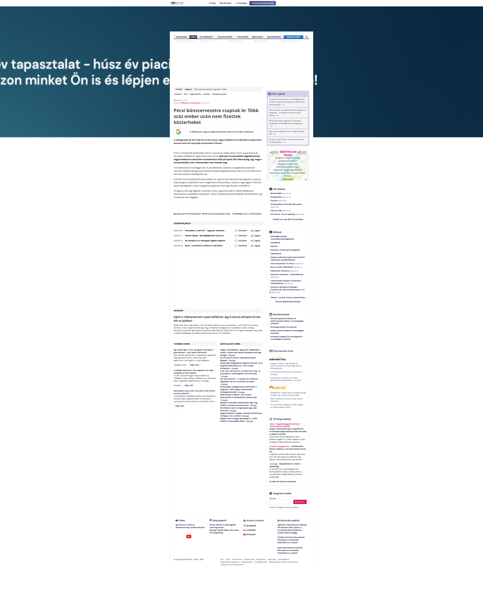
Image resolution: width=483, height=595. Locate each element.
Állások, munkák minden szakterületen (288, 297)
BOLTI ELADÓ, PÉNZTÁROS (286, 267)
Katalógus (241, 3)
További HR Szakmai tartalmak (282, 481)
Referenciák (249, 559)
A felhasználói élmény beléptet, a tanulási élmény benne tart (287, 449)
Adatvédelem (283, 559)
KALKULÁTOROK (225, 37)
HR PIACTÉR (242, 37)
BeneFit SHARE (293, 37)
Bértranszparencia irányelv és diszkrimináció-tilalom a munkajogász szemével (287, 321)
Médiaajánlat (246, 562)
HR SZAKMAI (181, 37)
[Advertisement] (218, 279)
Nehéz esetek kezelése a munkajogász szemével (287, 331)
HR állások (279, 189)
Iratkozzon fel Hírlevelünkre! (188, 214)
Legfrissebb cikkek (185, 41)
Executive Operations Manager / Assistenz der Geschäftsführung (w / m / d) (287, 289)
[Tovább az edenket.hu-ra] (288, 357)
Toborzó (278, 200)
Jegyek (257, 230)
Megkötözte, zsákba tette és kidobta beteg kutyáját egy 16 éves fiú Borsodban (288, 393)
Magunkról (261, 559)
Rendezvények (281, 314)
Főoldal (179, 89)
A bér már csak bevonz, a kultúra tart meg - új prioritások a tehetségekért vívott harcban (240, 373)
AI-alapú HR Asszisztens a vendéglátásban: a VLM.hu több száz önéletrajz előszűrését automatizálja (287, 102)
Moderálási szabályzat (229, 562)
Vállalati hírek (208, 41)
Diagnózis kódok (282, 493)
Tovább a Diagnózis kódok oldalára (283, 507)
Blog (212, 3)
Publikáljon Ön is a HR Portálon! (247, 214)
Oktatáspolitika (236, 41)
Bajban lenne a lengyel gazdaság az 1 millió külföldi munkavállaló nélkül (238, 419)
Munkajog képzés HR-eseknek (284, 327)
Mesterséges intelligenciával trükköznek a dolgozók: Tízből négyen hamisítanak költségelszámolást (238, 389)
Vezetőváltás (262, 41)
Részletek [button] (243, 230)
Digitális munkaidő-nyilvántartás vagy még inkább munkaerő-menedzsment (238, 403)
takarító (274, 246)
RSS (222, 559)
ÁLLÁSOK (258, 37)
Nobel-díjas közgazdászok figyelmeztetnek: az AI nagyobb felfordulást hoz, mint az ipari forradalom (241, 365)
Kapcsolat (272, 559)
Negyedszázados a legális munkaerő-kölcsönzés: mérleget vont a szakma (241, 414)
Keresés (272, 498)
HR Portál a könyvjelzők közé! (217, 214)
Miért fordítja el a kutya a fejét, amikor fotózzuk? (287, 400)
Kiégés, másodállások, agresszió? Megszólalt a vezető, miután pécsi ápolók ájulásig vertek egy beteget (240, 352)
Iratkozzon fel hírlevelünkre (232, 564)
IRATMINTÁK (275, 37)
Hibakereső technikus (284, 271)
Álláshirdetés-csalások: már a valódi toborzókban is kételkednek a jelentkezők (238, 397)
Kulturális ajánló (289, 520)
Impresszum (237, 559)
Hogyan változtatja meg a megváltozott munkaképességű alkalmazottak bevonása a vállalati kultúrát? (288, 431)
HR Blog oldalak (282, 419)
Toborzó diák (281, 210)
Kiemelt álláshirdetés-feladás (287, 301)
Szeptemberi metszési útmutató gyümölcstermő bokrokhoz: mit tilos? (286, 379)
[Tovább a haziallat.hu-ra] (288, 387)
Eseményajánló (182, 223)
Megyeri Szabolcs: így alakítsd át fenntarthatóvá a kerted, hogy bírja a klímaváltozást (286, 365)
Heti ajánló (278, 93)
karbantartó (276, 253)
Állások (277, 232)
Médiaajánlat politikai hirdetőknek (283, 562)
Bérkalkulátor (226, 3)
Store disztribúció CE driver (287, 263)
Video (181, 520)
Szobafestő (275, 242)
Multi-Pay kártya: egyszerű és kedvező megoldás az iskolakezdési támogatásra (285, 123)
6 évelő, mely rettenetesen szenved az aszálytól (287, 373)
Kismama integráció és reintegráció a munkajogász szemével (287, 337)
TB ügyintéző (281, 197)
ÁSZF (228, 559)
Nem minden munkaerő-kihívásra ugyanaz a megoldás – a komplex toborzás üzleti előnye (288, 112)
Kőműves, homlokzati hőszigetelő (285, 250)
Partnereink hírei (283, 351)
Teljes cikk (194, 365)
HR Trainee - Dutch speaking (287, 214)
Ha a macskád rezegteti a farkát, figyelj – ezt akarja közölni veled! (287, 405)
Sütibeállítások (261, 562)
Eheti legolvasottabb (292, 41)
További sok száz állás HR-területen (288, 219)
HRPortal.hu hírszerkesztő (190, 103)
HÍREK (193, 37)
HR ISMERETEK (206, 37)
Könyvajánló (219, 520)
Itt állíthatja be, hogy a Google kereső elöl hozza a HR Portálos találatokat (221, 132)
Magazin (188, 89)
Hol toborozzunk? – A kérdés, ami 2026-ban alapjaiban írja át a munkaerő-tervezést (239, 381)
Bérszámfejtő (281, 193)
